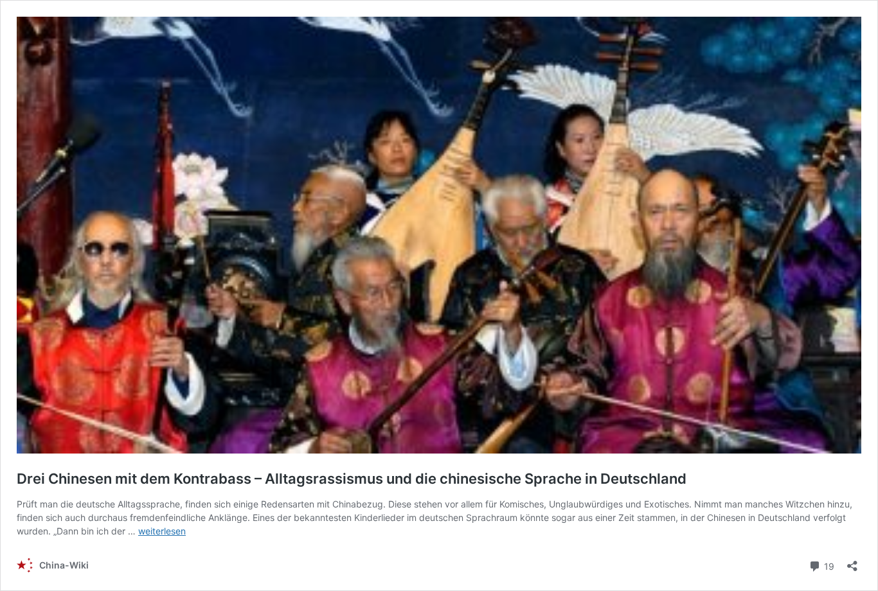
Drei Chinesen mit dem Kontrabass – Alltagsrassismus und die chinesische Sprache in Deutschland (355, 478)
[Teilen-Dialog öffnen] (852, 562)
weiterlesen (162, 530)
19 (827, 565)
